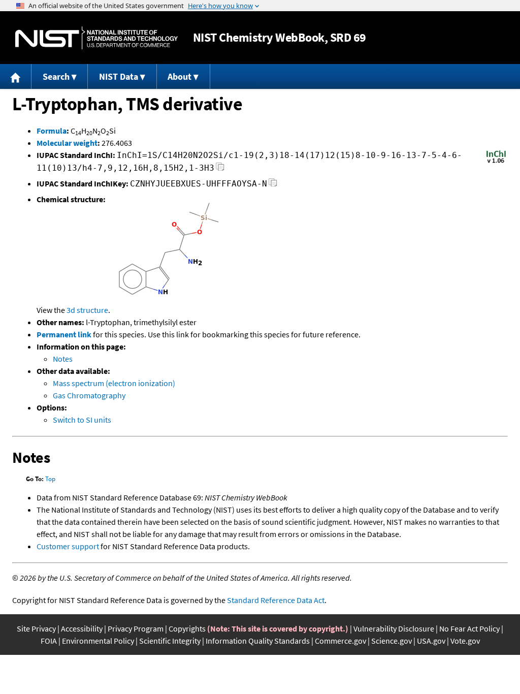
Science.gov (391, 641)
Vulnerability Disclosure (393, 628)
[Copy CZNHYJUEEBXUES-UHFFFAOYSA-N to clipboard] (273, 185)
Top (50, 479)
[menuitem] (15, 76)
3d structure (87, 310)
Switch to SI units (82, 420)
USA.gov (431, 641)
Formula (52, 130)
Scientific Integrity (170, 641)
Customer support (68, 546)
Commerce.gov (340, 641)
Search (56, 76)
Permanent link (64, 334)
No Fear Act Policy (469, 628)
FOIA (49, 641)
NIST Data (118, 76)
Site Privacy (36, 628)
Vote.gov (465, 641)
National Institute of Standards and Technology (96, 37)
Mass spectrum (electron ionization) (114, 383)
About (179, 76)
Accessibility (82, 628)
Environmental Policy (98, 641)
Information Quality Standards (258, 641)
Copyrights (187, 628)
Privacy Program (136, 628)
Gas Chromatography (89, 395)
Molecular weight (67, 143)
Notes (63, 359)
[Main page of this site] (15, 76)
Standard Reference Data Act (275, 600)
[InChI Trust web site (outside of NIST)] (496, 162)
